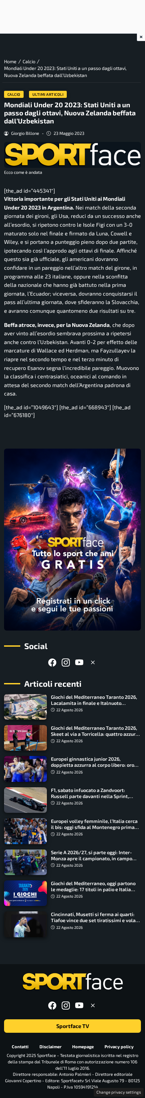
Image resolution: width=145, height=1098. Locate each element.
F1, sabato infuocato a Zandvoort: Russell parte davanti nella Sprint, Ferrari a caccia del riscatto (90, 796)
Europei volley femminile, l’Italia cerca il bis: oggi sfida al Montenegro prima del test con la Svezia (94, 827)
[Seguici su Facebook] (52, 662)
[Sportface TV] (72, 540)
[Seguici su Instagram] (66, 662)
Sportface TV (72, 1026)
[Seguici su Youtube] (79, 662)
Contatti (20, 1046)
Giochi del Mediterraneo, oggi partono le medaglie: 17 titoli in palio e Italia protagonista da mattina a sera (93, 889)
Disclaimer (50, 1046)
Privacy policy (119, 1046)
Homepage (83, 1046)
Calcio (14, 94)
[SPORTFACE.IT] (72, 981)
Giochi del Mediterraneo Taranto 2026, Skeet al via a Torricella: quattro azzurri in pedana (95, 734)
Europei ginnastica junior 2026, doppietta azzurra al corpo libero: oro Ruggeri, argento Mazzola (92, 765)
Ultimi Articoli (48, 94)
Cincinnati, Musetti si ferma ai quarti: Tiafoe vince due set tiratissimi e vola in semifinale (93, 920)
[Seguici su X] (93, 662)
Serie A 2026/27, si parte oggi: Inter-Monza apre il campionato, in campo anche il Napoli (91, 858)
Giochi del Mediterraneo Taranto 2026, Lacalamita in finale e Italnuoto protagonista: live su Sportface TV (94, 703)
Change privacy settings (118, 1092)
